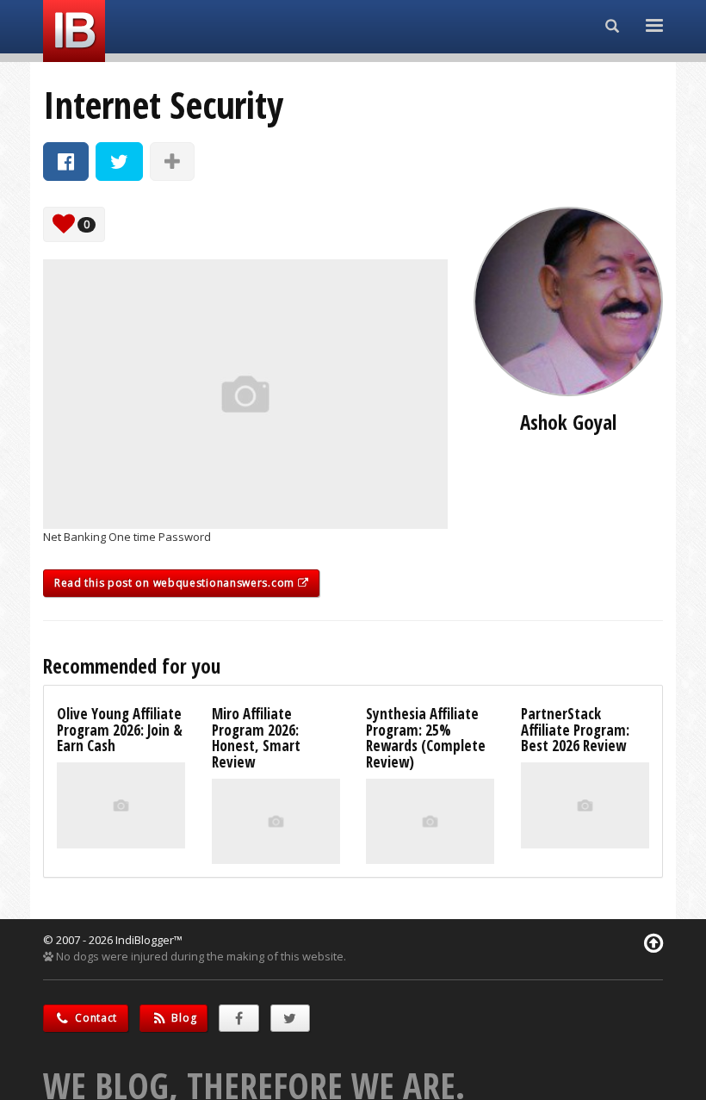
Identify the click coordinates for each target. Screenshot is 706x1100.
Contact (95, 1017)
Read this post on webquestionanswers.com (176, 582)
